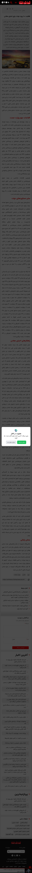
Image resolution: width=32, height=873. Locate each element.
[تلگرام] (3, 2)
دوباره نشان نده (11, 442)
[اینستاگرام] (6, 2)
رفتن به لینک (22, 442)
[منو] (15, 2)
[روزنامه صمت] (24, 3)
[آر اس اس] (8, 2)
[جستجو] (11, 2)
